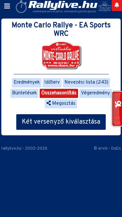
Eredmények (27, 82)
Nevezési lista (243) (86, 82)
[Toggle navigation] (7, 6)
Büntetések (24, 93)
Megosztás (63, 104)
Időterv (52, 82)
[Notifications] (117, 5)
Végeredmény (95, 93)
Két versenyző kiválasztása (61, 122)
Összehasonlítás (58, 93)
